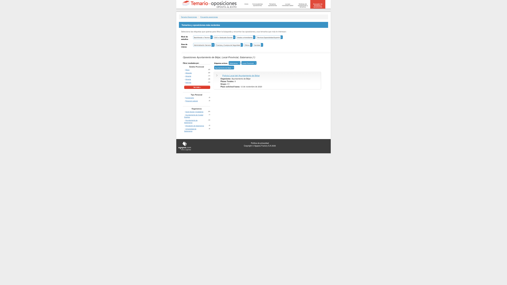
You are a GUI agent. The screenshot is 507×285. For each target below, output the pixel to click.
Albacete (188, 73)
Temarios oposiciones (272, 4)
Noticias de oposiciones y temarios (303, 5)
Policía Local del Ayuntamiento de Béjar (241, 75)
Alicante (188, 76)
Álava (187, 70)
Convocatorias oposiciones (257, 4)
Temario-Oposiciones (189, 17)
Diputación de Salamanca (194, 126)
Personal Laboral (191, 101)
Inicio (246, 4)
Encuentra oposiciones (209, 17)
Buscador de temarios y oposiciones (317, 5)
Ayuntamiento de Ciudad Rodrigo (193, 116)
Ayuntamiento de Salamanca (191, 121)
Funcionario (189, 98)
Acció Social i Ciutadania (194, 112)
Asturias (188, 82)
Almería (188, 79)
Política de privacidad (260, 143)
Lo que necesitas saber (287, 4)
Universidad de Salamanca (190, 130)
